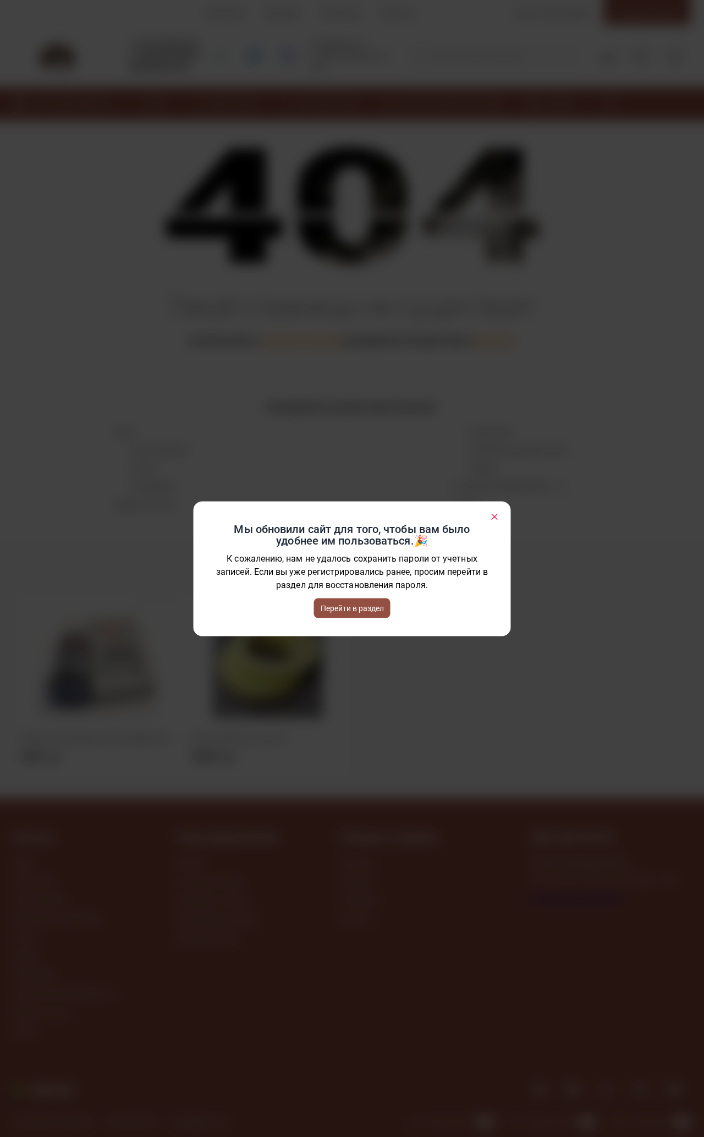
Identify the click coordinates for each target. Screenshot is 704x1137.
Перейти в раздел (352, 607)
